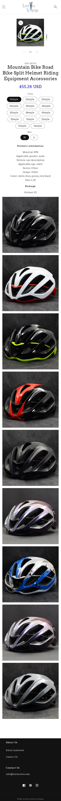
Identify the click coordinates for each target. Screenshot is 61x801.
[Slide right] (37, 52)
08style (30, 112)
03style (46, 99)
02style (30, 99)
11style (30, 119)
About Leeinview (15, 750)
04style (14, 106)
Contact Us (12, 757)
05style (30, 106)
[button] (3, 7)
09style (46, 112)
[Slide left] (24, 52)
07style (14, 112)
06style (46, 106)
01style (14, 99)
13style (22, 126)
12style (46, 119)
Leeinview (26, 799)
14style (38, 126)
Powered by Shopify (37, 799)
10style (15, 119)
